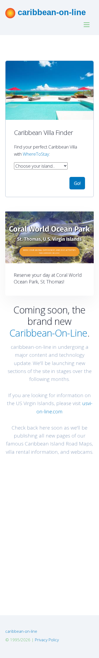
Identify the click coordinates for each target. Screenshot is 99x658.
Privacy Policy (47, 639)
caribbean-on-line (50, 12)
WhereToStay (36, 154)
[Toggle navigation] (86, 25)
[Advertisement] (49, 522)
